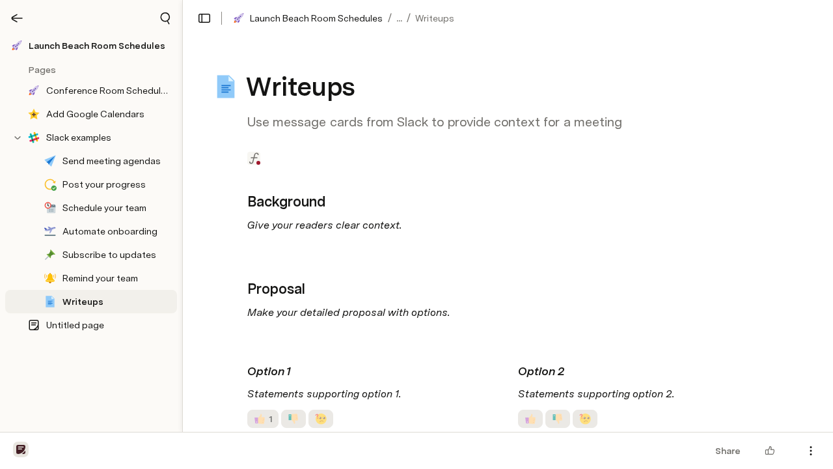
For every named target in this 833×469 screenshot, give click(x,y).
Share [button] (728, 451)
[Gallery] (17, 18)
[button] (165, 18)
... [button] (399, 18)
